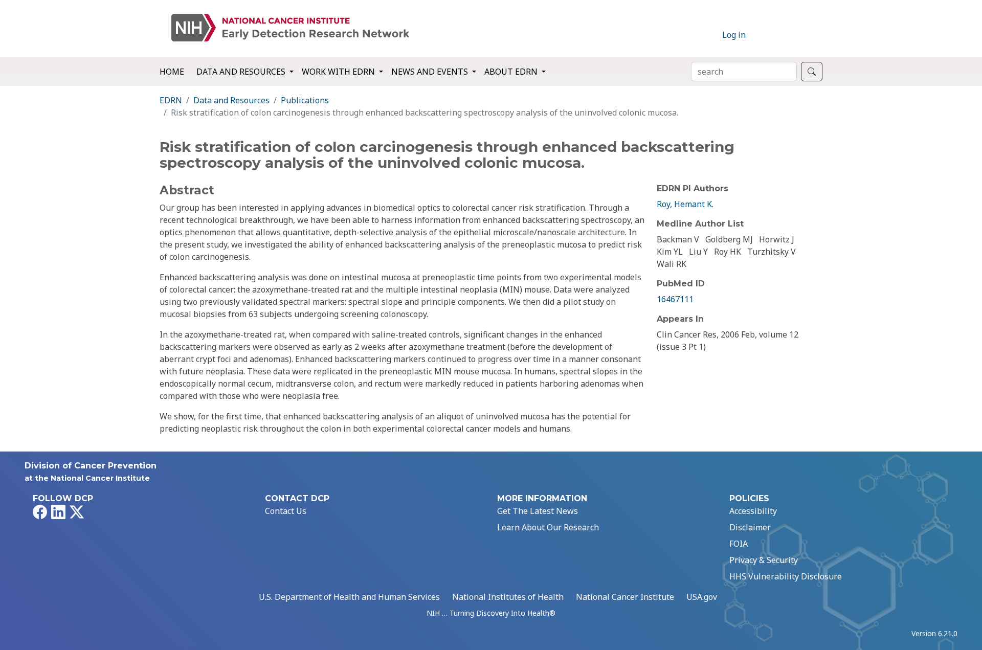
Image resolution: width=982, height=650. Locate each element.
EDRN (171, 100)
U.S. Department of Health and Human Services (349, 596)
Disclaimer (750, 527)
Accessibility (753, 511)
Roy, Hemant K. (685, 204)
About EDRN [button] (512, 71)
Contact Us (285, 511)
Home (172, 71)
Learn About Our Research (548, 527)
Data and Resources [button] (241, 71)
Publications (305, 100)
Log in (734, 34)
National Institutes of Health (508, 596)
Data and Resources (231, 100)
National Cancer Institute (625, 596)
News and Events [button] (430, 71)
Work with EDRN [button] (339, 71)
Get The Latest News (537, 511)
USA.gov (701, 596)
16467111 (675, 299)
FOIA (738, 543)
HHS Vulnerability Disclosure (785, 576)
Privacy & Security (763, 560)
